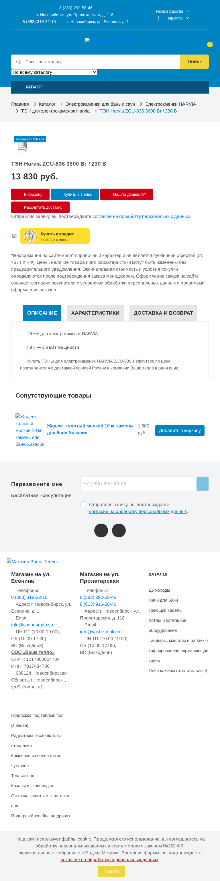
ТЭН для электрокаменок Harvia (55, 111)
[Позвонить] (101, 530)
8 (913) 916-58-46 (98, 604)
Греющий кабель (165, 610)
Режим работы (169, 11)
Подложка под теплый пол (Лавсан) (37, 720)
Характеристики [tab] (95, 313)
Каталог (47, 104)
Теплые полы (24, 775)
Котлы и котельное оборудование (167, 625)
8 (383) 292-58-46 (75, 7)
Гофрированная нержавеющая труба (178, 655)
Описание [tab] (42, 313)
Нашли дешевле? (129, 194)
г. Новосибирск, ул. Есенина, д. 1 (98, 21)
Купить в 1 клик (77, 194)
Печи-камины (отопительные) (178, 670)
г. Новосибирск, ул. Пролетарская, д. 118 (75, 14)
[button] (110, 87)
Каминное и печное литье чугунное (36, 760)
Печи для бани (163, 600)
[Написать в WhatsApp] (119, 530)
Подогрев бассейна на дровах (40, 815)
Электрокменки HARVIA (170, 104)
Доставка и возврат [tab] (163, 313)
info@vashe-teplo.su (32, 624)
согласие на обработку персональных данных (141, 216)
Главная (20, 104)
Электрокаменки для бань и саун (100, 104)
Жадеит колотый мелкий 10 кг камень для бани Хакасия (90, 429)
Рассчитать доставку (42, 207)
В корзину (32, 194)
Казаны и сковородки (32, 785)
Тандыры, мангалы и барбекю (178, 640)
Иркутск (175, 18)
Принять (111, 871)
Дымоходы (159, 590)
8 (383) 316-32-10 (38, 21)
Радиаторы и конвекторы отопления (36, 740)
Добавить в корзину (180, 430)
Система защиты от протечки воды (40, 800)
